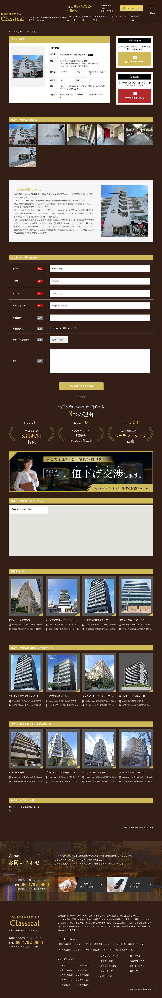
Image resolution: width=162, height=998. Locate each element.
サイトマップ (106, 971)
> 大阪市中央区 (66, 980)
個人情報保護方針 (108, 966)
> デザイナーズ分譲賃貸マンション (97, 944)
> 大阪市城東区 (82, 985)
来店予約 (134, 971)
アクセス (34, 31)
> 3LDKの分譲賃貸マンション (122, 950)
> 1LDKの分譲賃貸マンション (69, 950)
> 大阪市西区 (65, 985)
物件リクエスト (137, 966)
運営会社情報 (106, 961)
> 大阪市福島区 (66, 975)
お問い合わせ (106, 976)
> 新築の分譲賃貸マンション (68, 944)
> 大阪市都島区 (66, 970)
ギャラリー (16, 31)
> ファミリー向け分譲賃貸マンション (128, 944)
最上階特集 (135, 956)
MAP (90, 55)
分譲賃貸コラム (137, 961)
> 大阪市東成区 (82, 975)
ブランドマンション (109, 956)
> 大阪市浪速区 (82, 970)
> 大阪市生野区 (82, 980)
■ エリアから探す (65, 959)
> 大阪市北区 (65, 965)
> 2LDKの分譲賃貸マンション (96, 950)
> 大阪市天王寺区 (83, 965)
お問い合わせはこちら (131, 8)
